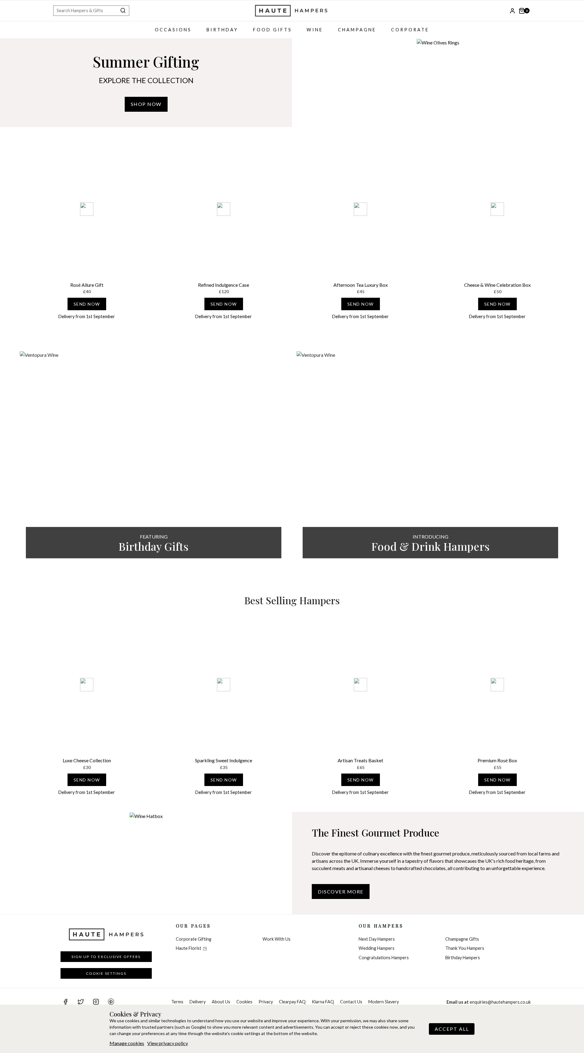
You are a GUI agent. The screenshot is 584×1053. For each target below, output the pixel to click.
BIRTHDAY (222, 29)
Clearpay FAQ (292, 1001)
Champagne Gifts (462, 939)
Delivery (197, 1001)
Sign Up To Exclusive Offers (106, 956)
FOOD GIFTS (272, 29)
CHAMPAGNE (357, 29)
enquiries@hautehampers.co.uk (489, 1002)
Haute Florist (188, 948)
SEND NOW (87, 304)
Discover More (340, 891)
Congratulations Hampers (384, 957)
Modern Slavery (383, 1001)
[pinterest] (111, 1002)
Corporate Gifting (193, 939)
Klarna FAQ (323, 1001)
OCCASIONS (173, 29)
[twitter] (80, 1002)
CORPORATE (410, 29)
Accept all (452, 1029)
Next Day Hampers (377, 939)
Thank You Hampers (464, 948)
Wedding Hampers (377, 948)
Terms (177, 1001)
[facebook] (65, 1002)
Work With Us (276, 939)
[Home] (292, 10)
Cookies (244, 1001)
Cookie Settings (106, 973)
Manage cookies (126, 1043)
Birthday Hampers (462, 957)
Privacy (266, 1001)
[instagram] (95, 1002)
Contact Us (351, 1001)
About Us (221, 1001)
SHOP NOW (146, 104)
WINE (315, 29)
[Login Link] (512, 10)
